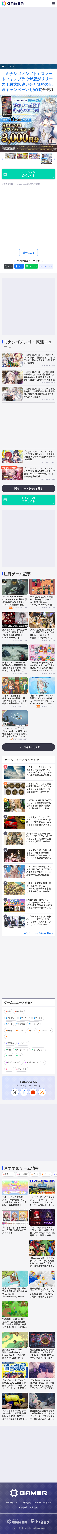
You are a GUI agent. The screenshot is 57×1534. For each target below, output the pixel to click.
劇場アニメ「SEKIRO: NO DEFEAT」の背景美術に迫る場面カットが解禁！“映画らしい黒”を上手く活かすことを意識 (14, 668)
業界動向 (10, 1043)
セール (10, 1069)
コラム (10, 1055)
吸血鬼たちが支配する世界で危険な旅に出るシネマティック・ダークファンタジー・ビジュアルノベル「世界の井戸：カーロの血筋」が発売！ (42, 1417)
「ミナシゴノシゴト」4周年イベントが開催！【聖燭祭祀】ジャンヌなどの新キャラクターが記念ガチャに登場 (39, 358)
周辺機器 (21, 1024)
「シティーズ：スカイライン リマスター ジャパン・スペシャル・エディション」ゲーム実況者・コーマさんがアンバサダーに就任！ (42, 1203)
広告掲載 (23, 1507)
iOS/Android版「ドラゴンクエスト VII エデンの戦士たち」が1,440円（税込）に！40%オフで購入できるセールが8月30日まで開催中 (42, 1265)
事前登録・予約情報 (9, 468)
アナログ (38, 1018)
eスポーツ (24, 1043)
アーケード (25, 1018)
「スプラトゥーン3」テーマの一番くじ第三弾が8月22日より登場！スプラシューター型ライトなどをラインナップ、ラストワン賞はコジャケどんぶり (14, 1417)
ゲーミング (34, 1024)
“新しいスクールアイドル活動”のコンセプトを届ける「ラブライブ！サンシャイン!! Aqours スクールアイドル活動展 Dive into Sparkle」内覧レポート (42, 702)
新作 (9, 1011)
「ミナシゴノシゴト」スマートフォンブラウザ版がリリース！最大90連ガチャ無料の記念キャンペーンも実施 (27, 81)
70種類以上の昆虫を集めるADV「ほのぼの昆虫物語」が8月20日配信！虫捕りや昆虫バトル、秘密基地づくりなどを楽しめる (14, 1324)
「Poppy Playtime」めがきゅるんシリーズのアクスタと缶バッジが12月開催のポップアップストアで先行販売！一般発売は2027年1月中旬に (42, 669)
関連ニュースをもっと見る (28, 488)
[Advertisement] (28, 35)
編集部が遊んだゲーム (35, 1062)
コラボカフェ (46, 1030)
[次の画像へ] (28, 123)
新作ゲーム (9, 1174)
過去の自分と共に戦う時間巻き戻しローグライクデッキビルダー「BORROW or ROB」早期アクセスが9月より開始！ (42, 1355)
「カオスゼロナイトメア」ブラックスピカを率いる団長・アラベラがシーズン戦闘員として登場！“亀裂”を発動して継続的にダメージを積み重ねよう (42, 1234)
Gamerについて (13, 1502)
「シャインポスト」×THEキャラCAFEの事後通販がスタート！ (14, 1230)
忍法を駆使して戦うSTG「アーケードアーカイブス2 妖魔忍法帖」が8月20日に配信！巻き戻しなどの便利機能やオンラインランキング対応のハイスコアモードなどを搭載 (42, 1296)
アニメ (10, 1036)
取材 (9, 1050)
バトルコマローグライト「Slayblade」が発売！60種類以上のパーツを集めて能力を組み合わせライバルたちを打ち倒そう (14, 733)
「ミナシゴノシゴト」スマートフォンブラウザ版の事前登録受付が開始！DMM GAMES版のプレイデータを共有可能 (39, 472)
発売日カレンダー (14, 1062)
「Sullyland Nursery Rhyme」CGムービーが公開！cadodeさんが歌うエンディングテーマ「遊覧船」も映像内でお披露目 (42, 1385)
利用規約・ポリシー (32, 1502)
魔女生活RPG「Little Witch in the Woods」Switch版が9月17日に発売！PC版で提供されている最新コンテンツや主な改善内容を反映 (14, 1356)
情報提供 (47, 1502)
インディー (11, 1018)
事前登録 (19, 1011)
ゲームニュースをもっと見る (37, 933)
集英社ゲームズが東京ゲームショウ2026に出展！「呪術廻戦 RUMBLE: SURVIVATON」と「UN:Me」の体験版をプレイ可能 (14, 636)
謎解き (10, 1030)
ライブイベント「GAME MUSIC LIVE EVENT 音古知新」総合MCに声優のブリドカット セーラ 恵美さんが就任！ (14, 1385)
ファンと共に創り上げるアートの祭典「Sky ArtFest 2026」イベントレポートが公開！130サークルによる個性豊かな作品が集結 (42, 635)
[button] (2, 158)
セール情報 (23, 1174)
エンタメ (21, 1030)
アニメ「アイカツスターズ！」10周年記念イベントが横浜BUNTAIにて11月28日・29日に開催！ (14, 1200)
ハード (10, 1024)
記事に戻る (28, 252)
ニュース (11, 66)
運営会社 (34, 1507)
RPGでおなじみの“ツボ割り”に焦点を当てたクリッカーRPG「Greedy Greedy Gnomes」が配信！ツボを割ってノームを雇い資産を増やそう (42, 603)
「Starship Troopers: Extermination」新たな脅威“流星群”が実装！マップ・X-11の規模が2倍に (14, 600)
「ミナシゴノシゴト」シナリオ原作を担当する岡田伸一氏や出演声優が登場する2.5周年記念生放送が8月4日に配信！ (39, 392)
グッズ (32, 1030)
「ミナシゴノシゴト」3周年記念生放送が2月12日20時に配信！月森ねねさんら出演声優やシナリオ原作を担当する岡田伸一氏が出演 (39, 375)
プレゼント (22, 1069)
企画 (19, 1055)
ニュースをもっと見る (28, 747)
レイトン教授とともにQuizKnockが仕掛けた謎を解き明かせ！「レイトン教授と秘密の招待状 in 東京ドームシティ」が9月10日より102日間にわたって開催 (14, 703)
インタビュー (39, 1050)
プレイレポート (22, 1050)
